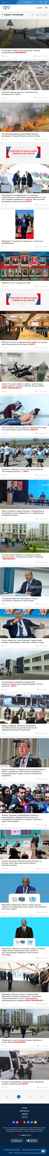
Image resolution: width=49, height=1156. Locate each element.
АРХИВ (24, 1114)
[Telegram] (28, 1122)
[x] (20, 1122)
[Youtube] (24, 1122)
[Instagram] (17, 1122)
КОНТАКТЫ (24, 1111)
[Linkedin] (31, 1122)
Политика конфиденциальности (33, 1149)
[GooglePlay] (17, 1141)
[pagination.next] (42, 1097)
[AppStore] (32, 1141)
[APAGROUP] (24, 1135)
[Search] (41, 2)
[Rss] (35, 1122)
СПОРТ (39, 8)
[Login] (46, 2)
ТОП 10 (24, 1117)
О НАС (24, 1108)
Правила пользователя (12, 1149)
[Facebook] (13, 1122)
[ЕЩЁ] (45, 8)
